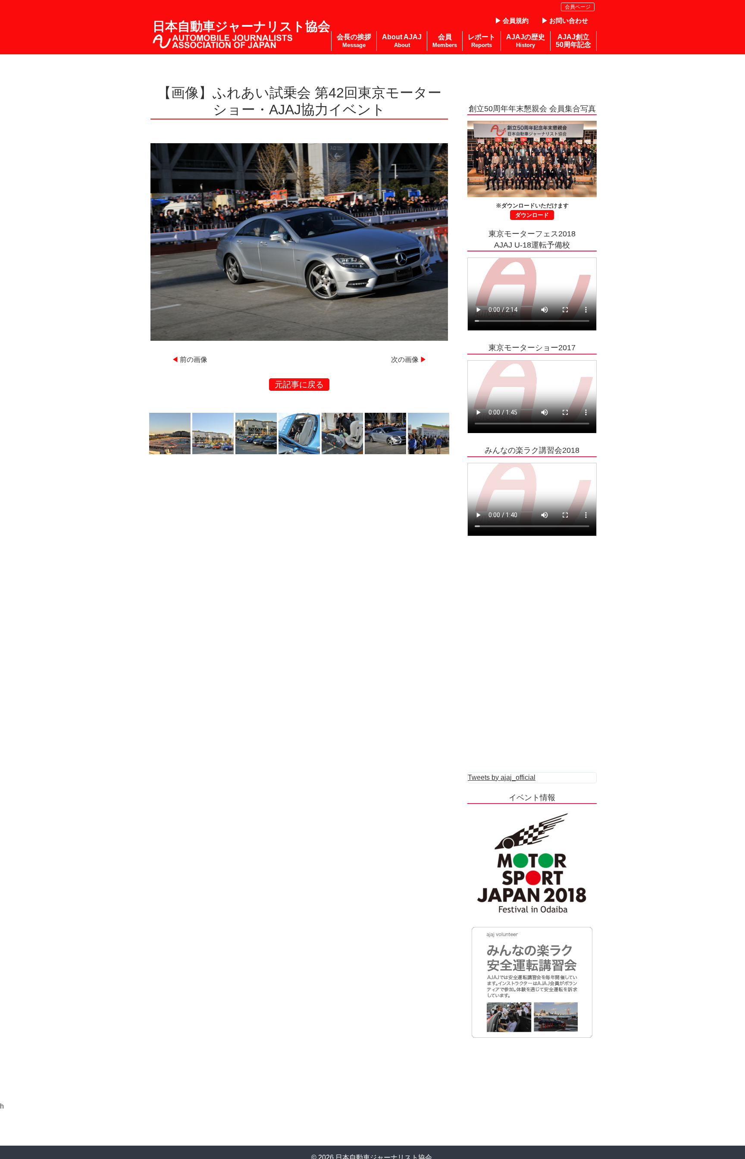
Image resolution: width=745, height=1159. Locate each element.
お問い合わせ (568, 20)
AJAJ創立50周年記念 (573, 40)
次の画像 (405, 359)
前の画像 (193, 359)
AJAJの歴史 (525, 40)
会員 (444, 40)
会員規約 (516, 20)
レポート (481, 40)
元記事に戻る (299, 384)
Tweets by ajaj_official (501, 777)
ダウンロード (532, 215)
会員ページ (578, 7)
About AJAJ (402, 40)
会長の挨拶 (354, 40)
